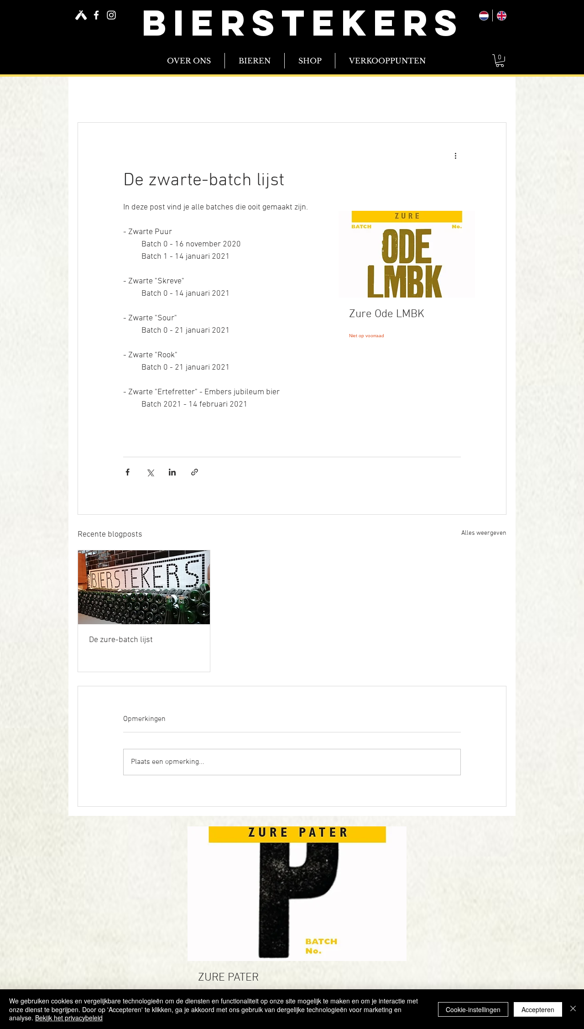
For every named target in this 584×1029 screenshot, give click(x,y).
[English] (501, 15)
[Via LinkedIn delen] (172, 472)
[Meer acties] (455, 155)
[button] (499, 60)
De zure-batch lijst (121, 640)
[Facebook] (96, 15)
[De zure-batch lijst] (144, 587)
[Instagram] (111, 15)
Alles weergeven (483, 533)
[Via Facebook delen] (127, 472)
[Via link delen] (194, 472)
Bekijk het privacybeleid (69, 1017)
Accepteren (537, 1009)
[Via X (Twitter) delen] (150, 472)
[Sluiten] (573, 1009)
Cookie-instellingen (473, 1009)
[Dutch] (483, 15)
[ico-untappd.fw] (81, 15)
